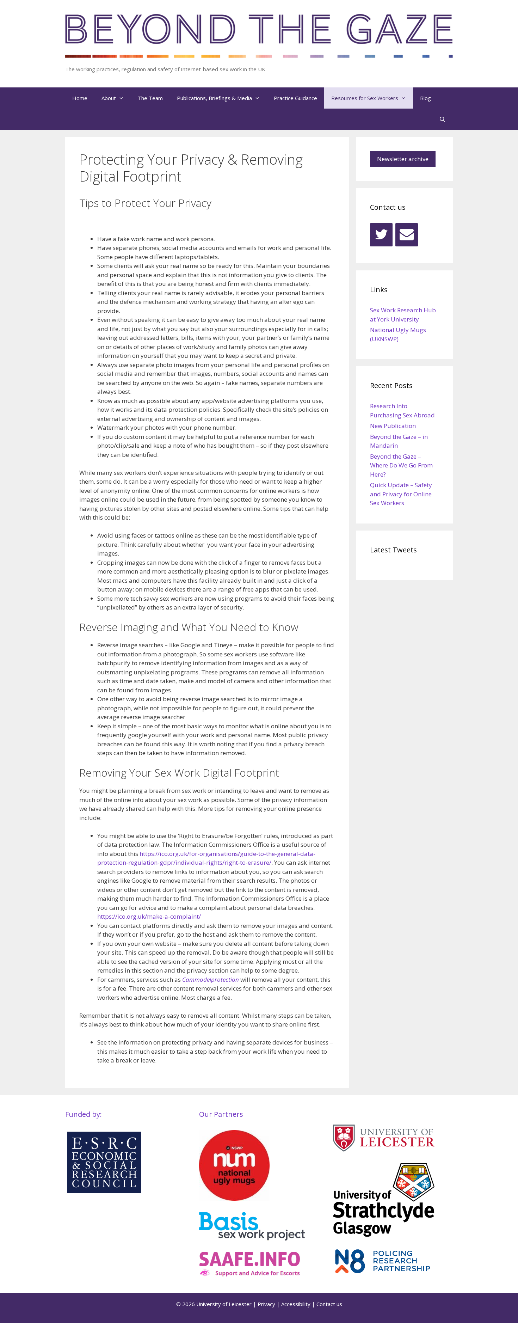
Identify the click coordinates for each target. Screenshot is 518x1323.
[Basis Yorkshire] (252, 1238)
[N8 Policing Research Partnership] (386, 1272)
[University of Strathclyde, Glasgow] (383, 1234)
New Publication (393, 426)
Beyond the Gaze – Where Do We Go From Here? (401, 465)
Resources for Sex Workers (364, 98)
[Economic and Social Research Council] (104, 1192)
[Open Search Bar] (442, 119)
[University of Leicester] (383, 1149)
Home (79, 98)
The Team (150, 98)
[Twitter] (381, 234)
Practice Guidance (295, 98)
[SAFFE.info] (249, 1274)
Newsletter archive (402, 159)
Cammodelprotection (210, 979)
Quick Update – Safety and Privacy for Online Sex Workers (401, 494)
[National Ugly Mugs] (234, 1198)
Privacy (266, 1303)
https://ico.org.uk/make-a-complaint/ (149, 916)
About (108, 98)
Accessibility (295, 1303)
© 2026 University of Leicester (214, 1303)
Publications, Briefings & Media (214, 98)
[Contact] (406, 234)
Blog (425, 98)
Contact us (329, 1303)
